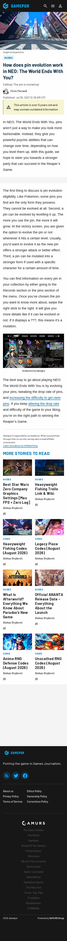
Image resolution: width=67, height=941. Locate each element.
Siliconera (33, 856)
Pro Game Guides (34, 830)
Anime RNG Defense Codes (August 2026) (15, 663)
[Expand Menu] (53, 6)
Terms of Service (13, 801)
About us (8, 791)
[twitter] (16, 775)
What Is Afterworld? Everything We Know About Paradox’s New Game (15, 605)
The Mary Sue (33, 887)
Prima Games (33, 851)
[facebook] (25, 775)
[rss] (6, 775)
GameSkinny (33, 877)
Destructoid (33, 866)
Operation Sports (33, 882)
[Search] (45, 6)
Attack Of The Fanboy (33, 845)
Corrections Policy (37, 801)
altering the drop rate (43, 404)
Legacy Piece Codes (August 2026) (47, 548)
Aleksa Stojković (13, 508)
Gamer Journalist (34, 871)
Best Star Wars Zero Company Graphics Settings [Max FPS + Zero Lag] (16, 493)
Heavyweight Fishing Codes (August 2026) (15, 548)
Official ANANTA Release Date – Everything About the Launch (49, 603)
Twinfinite (33, 835)
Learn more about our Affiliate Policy (20, 445)
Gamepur (33, 840)
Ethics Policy (34, 791)
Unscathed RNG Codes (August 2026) (48, 663)
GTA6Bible (33, 908)
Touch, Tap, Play (33, 892)
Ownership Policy (37, 796)
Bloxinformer (33, 903)
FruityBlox (33, 897)
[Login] (60, 6)
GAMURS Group (56, 918)
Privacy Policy (11, 796)
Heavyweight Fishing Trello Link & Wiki (46, 489)
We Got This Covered (33, 861)
